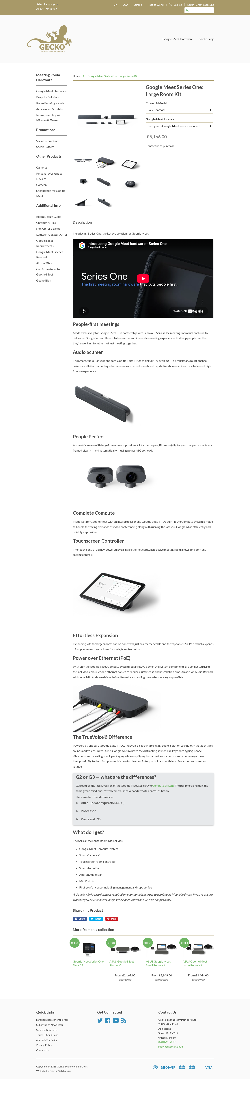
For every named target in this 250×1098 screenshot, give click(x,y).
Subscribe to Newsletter (49, 1024)
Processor (86, 811)
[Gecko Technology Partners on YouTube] (116, 1021)
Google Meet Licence (160, 119)
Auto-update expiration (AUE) (100, 803)
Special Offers (45, 146)
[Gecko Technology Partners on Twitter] (100, 1021)
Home (76, 76)
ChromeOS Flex (46, 222)
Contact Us (42, 1050)
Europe (138, 4)
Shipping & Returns (46, 1030)
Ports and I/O (88, 819)
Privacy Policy (44, 1045)
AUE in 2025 (44, 263)
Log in (190, 4)
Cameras (41, 167)
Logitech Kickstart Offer (51, 234)
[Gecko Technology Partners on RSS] (123, 1021)
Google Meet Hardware (178, 39)
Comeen (41, 184)
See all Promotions (47, 141)
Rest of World (156, 4)
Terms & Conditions (47, 1034)
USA (125, 4)
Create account (205, 4)
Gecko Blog (206, 39)
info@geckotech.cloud (170, 1046)
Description (82, 222)
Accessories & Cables (49, 109)
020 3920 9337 (167, 1042)
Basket (177, 4)
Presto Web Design (60, 1070)
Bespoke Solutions (47, 97)
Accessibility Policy (46, 1040)
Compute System (163, 785)
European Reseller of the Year (52, 1019)
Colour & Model (156, 103)
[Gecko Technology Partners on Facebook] (108, 1021)
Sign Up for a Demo (48, 228)
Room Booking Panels (50, 103)
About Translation (46, 8)
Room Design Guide (48, 216)
